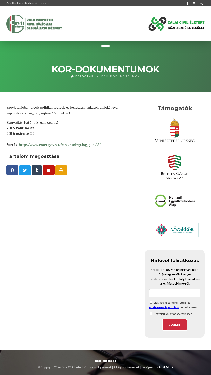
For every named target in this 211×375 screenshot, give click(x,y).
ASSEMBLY (166, 367)
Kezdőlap (84, 76)
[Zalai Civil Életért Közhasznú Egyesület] (34, 23)
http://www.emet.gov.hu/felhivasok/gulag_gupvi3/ (60, 144)
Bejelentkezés (105, 360)
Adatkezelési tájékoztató (164, 307)
